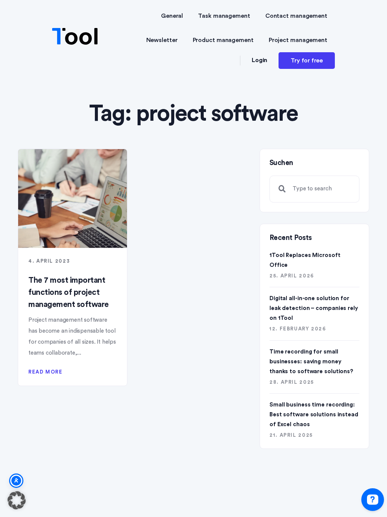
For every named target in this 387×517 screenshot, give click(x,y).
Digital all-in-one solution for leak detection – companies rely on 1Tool (313, 308)
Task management (224, 16)
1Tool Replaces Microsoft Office (305, 260)
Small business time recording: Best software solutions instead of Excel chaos (313, 414)
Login (260, 60)
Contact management (296, 16)
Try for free (307, 61)
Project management (298, 40)
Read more (45, 371)
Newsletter (162, 40)
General (172, 16)
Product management (223, 40)
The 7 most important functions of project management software (68, 292)
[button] (16, 500)
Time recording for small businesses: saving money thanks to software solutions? (311, 361)
